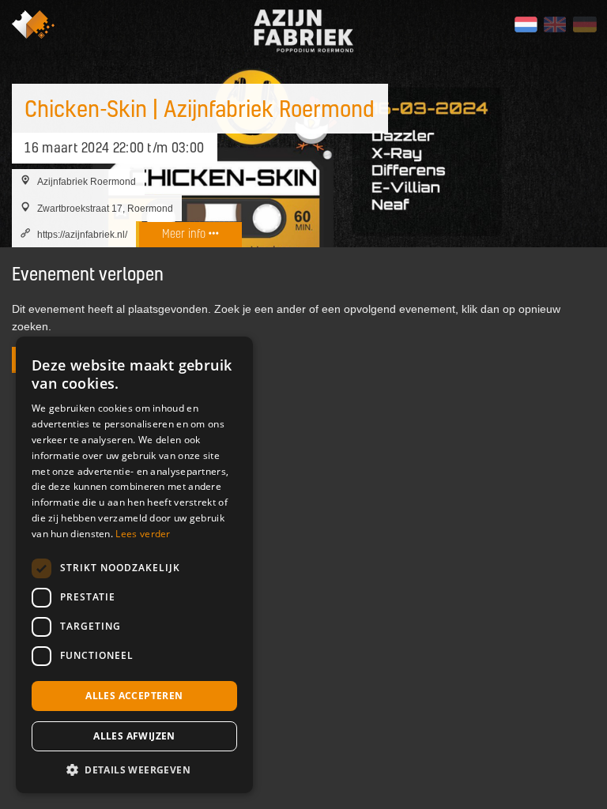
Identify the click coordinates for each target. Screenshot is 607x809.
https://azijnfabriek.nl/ (82, 234)
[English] (554, 24)
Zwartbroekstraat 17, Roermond (105, 208)
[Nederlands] (525, 24)
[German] (584, 24)
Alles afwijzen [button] (134, 736)
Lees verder (142, 533)
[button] (134, 769)
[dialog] (134, 565)
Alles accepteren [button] (134, 695)
